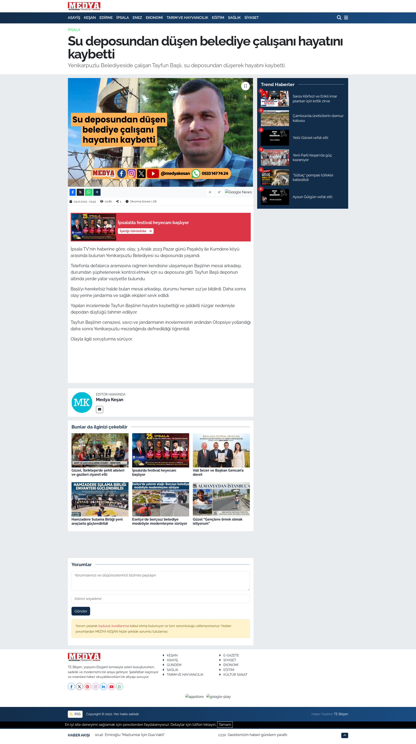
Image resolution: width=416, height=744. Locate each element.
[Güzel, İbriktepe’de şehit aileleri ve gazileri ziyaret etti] (100, 450)
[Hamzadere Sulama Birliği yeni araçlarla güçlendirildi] (100, 499)
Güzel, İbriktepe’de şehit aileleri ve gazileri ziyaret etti (98, 472)
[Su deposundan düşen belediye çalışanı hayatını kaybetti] (161, 132)
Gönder (81, 611)
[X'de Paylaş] (80, 192)
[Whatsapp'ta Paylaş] (89, 192)
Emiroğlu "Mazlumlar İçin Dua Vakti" (135, 735)
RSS (77, 714)
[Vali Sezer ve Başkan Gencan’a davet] (221, 450)
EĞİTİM (218, 17)
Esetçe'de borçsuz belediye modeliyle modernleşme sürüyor (159, 521)
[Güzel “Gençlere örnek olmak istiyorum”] (221, 499)
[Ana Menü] (345, 18)
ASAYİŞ (74, 17)
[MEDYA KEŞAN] (84, 6)
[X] (79, 686)
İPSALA (122, 17)
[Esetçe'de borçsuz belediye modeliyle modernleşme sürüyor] (160, 499)
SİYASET (251, 17)
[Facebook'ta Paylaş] (73, 192)
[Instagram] (95, 686)
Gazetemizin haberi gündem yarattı (257, 735)
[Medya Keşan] (82, 402)
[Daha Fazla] (97, 192)
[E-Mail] (99, 409)
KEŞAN (90, 17)
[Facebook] (71, 686)
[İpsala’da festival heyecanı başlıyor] (160, 450)
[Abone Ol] (238, 192)
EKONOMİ (154, 17)
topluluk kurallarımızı (114, 626)
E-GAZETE (231, 655)
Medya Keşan (109, 399)
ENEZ (137, 17)
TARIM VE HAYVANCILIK (187, 17)
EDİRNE (106, 17)
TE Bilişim (341, 714)
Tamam (225, 724)
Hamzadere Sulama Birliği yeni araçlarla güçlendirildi (97, 521)
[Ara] (339, 18)
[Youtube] (111, 686)
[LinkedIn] (103, 686)
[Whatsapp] (119, 686)
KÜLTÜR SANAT (235, 674)
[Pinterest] (87, 686)
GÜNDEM (174, 665)
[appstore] (195, 696)
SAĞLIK (234, 17)
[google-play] (218, 696)
